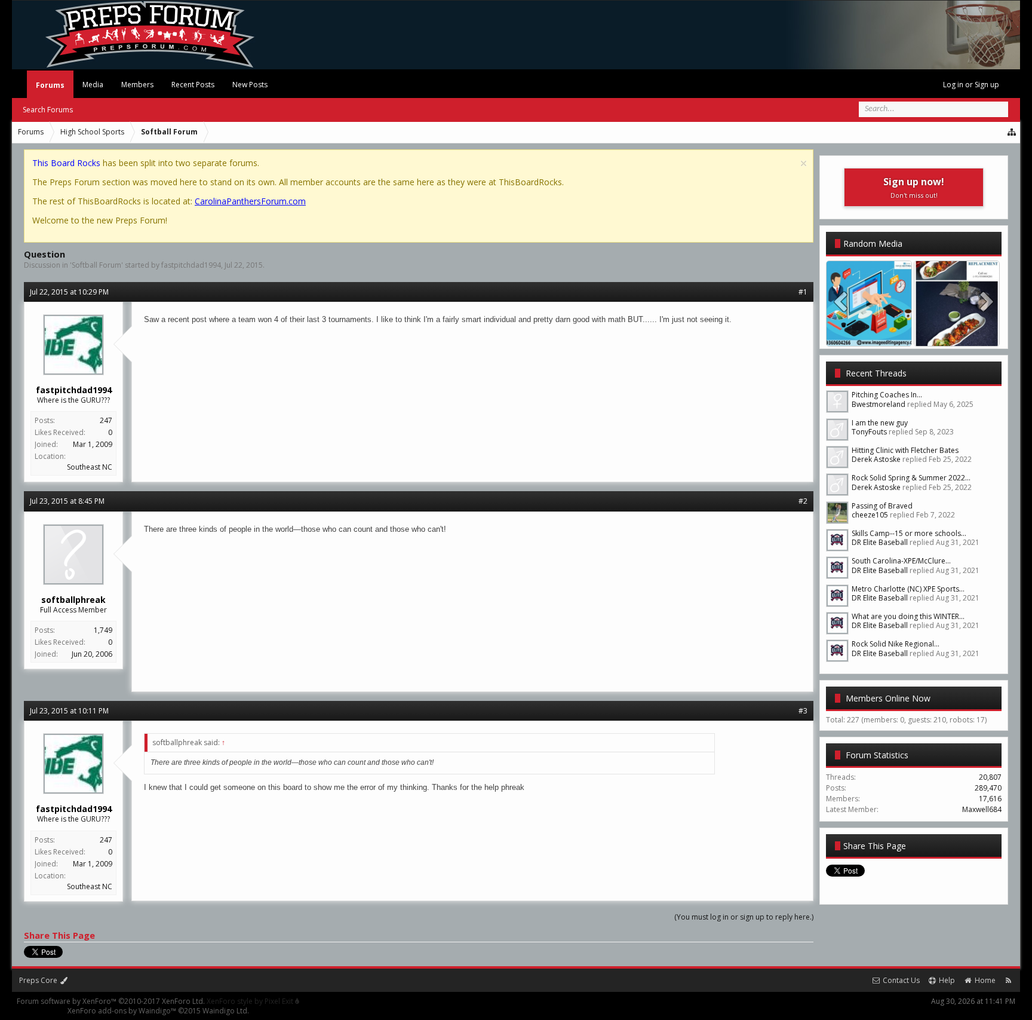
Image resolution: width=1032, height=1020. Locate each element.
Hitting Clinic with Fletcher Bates (905, 450)
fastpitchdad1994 (191, 265)
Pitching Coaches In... (887, 395)
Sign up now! (913, 187)
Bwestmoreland (878, 404)
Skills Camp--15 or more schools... (909, 533)
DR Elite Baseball (880, 542)
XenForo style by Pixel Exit (251, 1001)
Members (137, 84)
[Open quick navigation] (1012, 132)
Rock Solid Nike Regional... (895, 644)
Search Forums (48, 110)
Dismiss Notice (803, 163)
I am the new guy (880, 423)
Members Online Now (888, 698)
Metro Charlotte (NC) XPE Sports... (908, 589)
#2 (802, 501)
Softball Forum (96, 265)
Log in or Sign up (971, 84)
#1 (802, 292)
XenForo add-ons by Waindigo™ (121, 1011)
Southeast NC (89, 467)
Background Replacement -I (961, 334)
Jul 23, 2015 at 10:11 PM (69, 711)
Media (92, 84)
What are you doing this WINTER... (908, 616)
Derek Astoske (876, 459)
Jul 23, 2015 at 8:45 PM (67, 501)
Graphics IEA (869, 334)
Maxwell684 (982, 809)
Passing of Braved (882, 506)
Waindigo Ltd (224, 1011)
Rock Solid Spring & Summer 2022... (911, 478)
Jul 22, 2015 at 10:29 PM (69, 292)
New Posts (250, 84)
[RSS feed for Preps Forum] (1008, 980)
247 (106, 420)
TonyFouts (869, 432)
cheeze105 (870, 515)
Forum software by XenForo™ (111, 1001)
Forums (50, 85)
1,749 (103, 630)
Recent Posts (192, 84)
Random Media (872, 243)
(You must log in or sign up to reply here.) (743, 917)
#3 (802, 711)
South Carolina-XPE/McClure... (901, 561)
